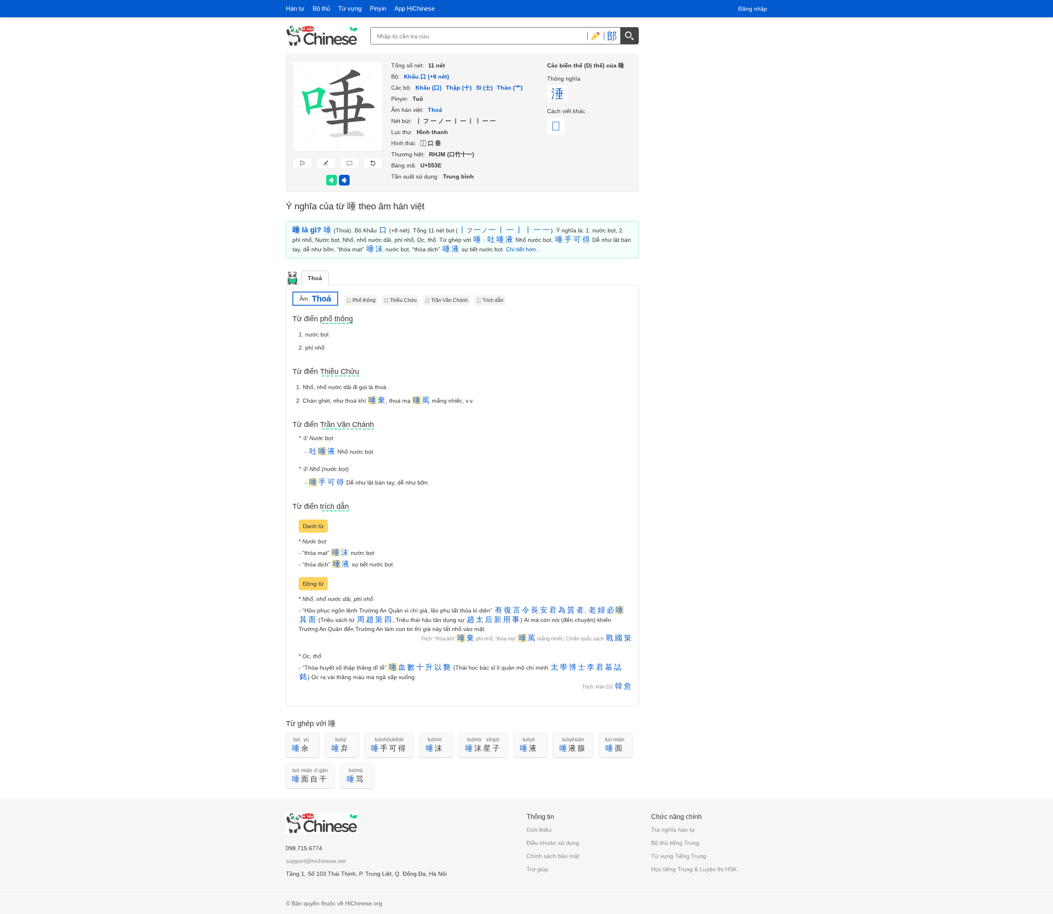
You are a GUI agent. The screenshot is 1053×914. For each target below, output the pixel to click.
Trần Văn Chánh (449, 300)
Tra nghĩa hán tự (673, 829)
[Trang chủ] (322, 36)
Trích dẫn (492, 300)
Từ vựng (350, 8)
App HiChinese (414, 8)
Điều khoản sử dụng (552, 843)
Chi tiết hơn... (523, 249)
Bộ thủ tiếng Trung (675, 843)
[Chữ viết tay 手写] (595, 36)
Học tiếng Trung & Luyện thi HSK (694, 869)
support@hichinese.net (316, 861)
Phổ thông (364, 300)
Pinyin (378, 8)
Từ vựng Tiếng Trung (678, 856)
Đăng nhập (752, 8)
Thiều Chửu (403, 300)
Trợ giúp (537, 869)
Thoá (315, 278)
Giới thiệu (539, 829)
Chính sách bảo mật (552, 856)
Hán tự (295, 8)
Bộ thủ (321, 8)
